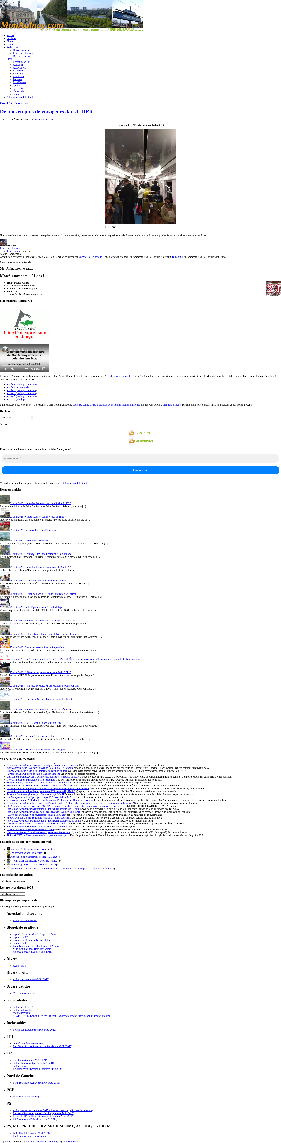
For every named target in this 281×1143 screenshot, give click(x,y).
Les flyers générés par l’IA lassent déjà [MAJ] (33, 864)
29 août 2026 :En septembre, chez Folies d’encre (35, 530)
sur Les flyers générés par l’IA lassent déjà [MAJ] (41, 791)
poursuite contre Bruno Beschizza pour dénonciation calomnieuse (106, 404)
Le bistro (11, 38)
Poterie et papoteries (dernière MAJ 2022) (34, 1029)
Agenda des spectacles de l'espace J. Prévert (35, 934)
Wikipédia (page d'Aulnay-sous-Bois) (32, 951)
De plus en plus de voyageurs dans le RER (46, 111)
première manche (172, 404)
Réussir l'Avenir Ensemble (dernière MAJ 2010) (37, 1068)
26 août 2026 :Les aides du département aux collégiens (38, 749)
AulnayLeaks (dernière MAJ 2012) (31, 979)
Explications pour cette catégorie (29, 1136)
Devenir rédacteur (22, 56)
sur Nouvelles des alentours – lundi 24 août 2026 (39, 785)
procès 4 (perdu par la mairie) (22, 393)
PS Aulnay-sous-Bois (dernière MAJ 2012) (35, 1119)
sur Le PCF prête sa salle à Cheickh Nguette (33, 773)
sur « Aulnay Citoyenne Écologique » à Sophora (42, 765)
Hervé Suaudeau (21, 50)
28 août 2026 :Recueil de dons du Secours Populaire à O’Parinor (43, 593)
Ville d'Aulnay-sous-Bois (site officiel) (32, 949)
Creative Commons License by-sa (43, 1141)
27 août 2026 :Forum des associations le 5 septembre (37, 647)
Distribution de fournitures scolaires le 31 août (33, 856)
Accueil (10, 35)
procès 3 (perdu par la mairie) (22, 390)
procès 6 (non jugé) (16, 399)
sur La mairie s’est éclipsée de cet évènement (38, 832)
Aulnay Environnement (25, 920)
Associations (19, 67)
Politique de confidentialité (20, 97)
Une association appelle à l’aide (26, 852)
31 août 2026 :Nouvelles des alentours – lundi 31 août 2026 (40, 503)
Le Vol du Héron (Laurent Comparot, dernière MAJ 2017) (43, 1116)
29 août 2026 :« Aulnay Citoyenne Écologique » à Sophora (40, 553)
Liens (9, 58)
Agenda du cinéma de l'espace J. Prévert (33, 940)
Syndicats (18, 88)
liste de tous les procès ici (119, 376)
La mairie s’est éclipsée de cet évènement (31, 849)
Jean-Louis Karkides (23, 53)
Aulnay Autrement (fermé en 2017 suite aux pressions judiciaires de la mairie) (53, 1110)
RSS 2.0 (176, 256)
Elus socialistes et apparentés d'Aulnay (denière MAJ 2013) (43, 1113)
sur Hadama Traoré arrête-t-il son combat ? (37, 826)
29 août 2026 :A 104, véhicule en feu (29, 540)
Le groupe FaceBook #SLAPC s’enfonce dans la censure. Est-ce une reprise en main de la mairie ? (60, 868)
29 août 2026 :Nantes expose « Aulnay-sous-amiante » (38, 516)
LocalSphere (19, 82)
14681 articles (14, 251)
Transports (18, 91)
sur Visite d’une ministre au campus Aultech (37, 770)
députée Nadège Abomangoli (28, 1043)
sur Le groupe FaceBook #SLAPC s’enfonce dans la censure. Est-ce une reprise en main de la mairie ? (70, 803)
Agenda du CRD (22, 943)
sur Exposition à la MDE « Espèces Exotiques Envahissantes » (48, 788)
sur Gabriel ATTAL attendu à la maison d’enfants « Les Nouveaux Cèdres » (50, 800)
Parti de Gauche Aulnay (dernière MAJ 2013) (36, 1082)
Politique (17, 79)
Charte (10, 41)
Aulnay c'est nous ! (23, 1007)
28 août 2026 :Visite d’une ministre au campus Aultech (38, 580)
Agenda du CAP (21, 937)
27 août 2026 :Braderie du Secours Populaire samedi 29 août (41, 699)
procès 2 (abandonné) (18, 387)
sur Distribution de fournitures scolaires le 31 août (43, 809)
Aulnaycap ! (19, 965)
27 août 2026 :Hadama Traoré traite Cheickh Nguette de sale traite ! (44, 634)
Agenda (17, 94)
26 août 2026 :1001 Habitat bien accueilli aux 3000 (36, 722)
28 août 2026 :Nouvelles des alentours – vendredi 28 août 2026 (42, 620)
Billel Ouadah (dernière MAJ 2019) (31, 1133)
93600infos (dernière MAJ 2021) (30, 1060)
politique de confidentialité (74, 483)
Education (18, 73)
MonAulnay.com (21, 1012)
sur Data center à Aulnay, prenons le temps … (38, 835)
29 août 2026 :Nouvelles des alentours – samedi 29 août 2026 (41, 567)
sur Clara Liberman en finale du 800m (30, 829)
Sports (16, 85)
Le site (10, 44)
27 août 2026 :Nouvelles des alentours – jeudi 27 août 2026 (40, 709)
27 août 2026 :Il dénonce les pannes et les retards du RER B (40, 672)
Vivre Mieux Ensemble (25, 993)
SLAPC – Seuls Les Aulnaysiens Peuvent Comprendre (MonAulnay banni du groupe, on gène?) (62, 1015)
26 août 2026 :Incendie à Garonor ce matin (32, 736)
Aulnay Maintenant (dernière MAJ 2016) (34, 1063)
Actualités (18, 64)
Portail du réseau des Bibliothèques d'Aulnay (36, 946)
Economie (18, 70)
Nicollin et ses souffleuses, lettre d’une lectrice (33, 860)
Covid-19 (6, 103)
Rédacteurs (12, 47)
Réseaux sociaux (21, 61)
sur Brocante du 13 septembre (31, 779)
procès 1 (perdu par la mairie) (22, 384)
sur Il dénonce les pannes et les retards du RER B (44, 776)
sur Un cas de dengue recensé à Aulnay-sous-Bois (43, 811)
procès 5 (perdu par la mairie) (22, 396)
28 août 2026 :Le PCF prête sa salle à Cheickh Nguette (38, 607)
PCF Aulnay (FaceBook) (26, 1096)
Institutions (18, 76)
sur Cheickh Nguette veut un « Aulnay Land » (39, 782)
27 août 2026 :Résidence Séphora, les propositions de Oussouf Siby (44, 685)
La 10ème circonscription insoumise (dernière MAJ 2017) (42, 1046)
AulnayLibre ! (20, 1066)
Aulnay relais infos (22, 1010)
